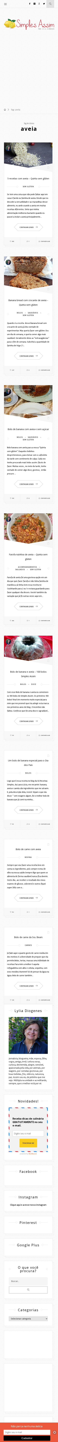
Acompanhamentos (27, 567)
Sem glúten (28, 186)
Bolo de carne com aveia (28, 849)
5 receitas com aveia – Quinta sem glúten (28, 178)
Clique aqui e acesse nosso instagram (28, 1204)
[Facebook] (30, 4)
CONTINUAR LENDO (26, 227)
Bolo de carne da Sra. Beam (28, 937)
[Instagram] (34, 4)
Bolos (20, 313)
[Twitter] (44, 4)
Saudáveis (33, 313)
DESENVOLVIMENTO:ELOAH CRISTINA (28, 1349)
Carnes (28, 945)
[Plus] (39, 4)
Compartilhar (45, 241)
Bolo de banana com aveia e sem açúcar (28, 429)
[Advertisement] (29, 70)
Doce (33, 684)
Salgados (20, 569)
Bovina (28, 857)
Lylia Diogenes (21, 147)
